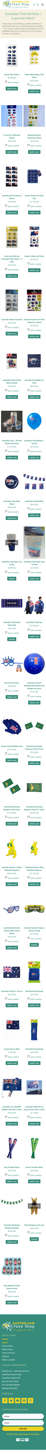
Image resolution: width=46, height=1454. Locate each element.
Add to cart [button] (11, 88)
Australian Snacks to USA (11, 1374)
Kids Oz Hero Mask (11, 683)
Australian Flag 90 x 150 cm (11, 991)
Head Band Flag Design (34, 1049)
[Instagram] (30, 1400)
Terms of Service (8, 1353)
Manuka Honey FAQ (9, 1388)
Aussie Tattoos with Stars (34, 256)
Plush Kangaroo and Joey (34, 1225)
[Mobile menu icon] (42, 4)
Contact (5, 1339)
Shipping (5, 1356)
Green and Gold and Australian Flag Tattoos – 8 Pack (11, 259)
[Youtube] (17, 1400)
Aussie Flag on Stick (12, 1049)
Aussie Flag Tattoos (11, 75)
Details (12, 578)
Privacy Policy (7, 1346)
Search (5, 1343)
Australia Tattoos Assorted (11, 320)
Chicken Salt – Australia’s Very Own (15, 1371)
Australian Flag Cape (34, 622)
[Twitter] (11, 1400)
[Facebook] (4, 1400)
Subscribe (23, 1429)
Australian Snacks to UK (11, 1378)
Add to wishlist (13, 82)
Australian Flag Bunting (34, 501)
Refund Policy (7, 1349)
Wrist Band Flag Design (34, 991)
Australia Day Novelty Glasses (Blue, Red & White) (12, 931)
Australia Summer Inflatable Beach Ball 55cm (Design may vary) (34, 686)
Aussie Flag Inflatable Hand (11, 746)
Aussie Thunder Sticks (34, 1167)
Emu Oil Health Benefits (11, 1385)
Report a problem (8, 1360)
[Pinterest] (24, 1400)
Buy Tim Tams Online (10, 1381)
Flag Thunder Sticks (11, 1167)
